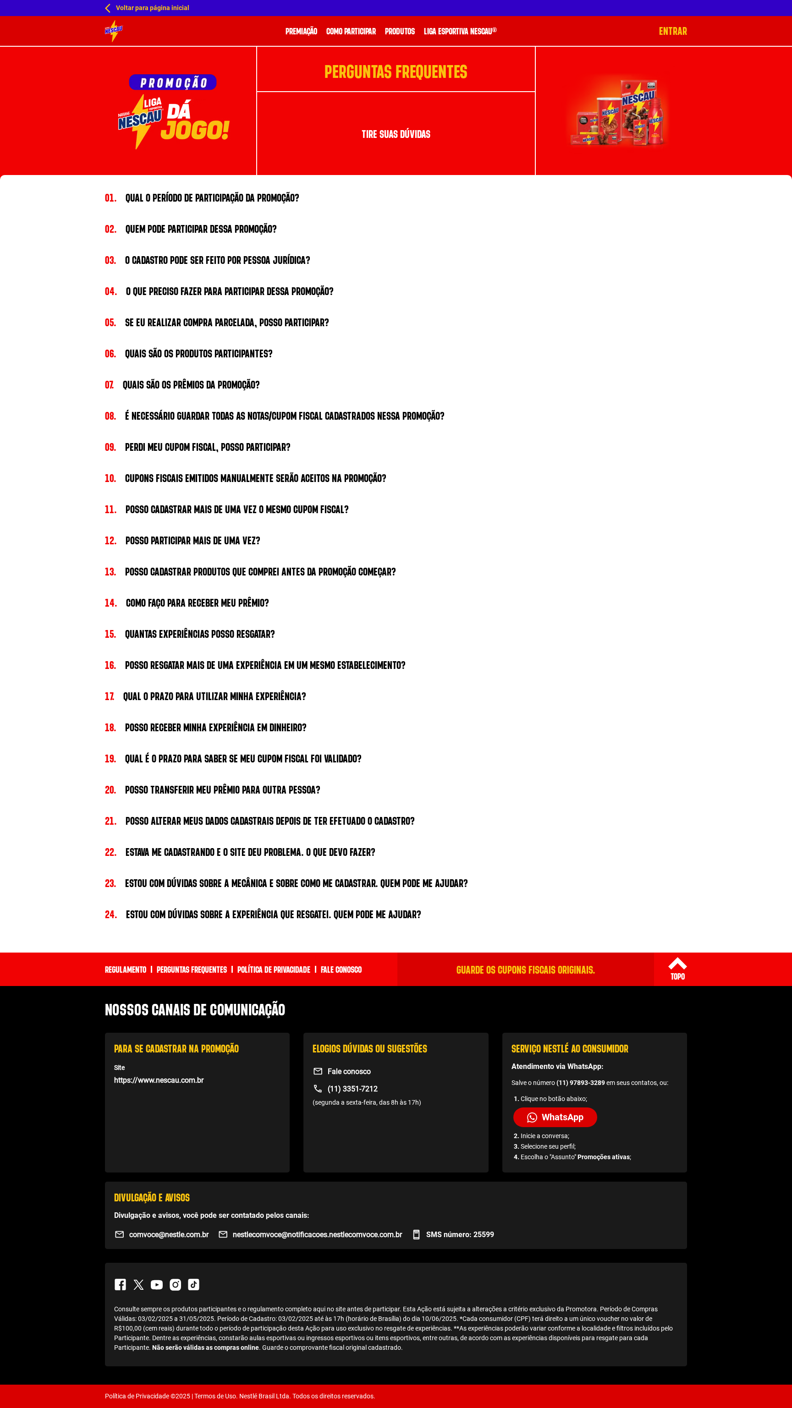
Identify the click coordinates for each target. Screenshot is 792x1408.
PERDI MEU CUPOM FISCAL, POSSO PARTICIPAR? (198, 446)
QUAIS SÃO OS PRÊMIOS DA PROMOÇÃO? (182, 384)
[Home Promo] (114, 31)
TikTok (193, 1285)
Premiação (301, 31)
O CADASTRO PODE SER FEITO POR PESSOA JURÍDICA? (207, 259)
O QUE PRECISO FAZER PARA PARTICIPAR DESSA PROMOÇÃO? (219, 291)
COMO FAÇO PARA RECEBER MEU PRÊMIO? (187, 602)
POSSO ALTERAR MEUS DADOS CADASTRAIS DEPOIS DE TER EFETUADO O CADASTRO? (260, 820)
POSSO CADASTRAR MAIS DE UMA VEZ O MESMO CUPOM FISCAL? (227, 509)
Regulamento (125, 969)
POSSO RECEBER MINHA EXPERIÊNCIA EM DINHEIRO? (206, 727)
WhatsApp (562, 1117)
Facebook (120, 1285)
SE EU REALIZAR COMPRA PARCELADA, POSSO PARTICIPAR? (217, 322)
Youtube (157, 1285)
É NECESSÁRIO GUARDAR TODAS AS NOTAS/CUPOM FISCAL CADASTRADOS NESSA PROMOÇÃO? (275, 415)
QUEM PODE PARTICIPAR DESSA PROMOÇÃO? (191, 228)
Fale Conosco (341, 969)
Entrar (673, 31)
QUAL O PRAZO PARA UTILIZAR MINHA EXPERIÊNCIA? (205, 696)
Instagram (175, 1285)
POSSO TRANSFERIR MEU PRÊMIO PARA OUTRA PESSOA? (212, 789)
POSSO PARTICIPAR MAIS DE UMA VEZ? (182, 540)
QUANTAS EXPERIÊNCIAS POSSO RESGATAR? (190, 633)
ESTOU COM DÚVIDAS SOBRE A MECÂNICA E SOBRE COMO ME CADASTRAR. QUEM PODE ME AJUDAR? (286, 883)
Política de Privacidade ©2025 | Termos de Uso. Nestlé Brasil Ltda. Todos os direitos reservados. (240, 1396)
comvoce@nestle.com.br (169, 1234)
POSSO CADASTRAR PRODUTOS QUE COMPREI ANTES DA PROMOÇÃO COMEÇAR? (250, 571)
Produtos (400, 31)
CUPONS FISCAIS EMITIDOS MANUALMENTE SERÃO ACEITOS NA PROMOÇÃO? (245, 477)
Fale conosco (349, 1071)
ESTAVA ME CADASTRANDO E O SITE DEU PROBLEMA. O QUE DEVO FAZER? (240, 851)
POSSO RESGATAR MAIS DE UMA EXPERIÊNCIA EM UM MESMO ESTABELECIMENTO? (255, 664)
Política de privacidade (273, 969)
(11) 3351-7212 (353, 1089)
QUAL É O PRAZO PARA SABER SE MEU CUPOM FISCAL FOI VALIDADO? (233, 758)
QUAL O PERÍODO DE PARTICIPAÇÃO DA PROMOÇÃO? (202, 197)
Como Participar (351, 31)
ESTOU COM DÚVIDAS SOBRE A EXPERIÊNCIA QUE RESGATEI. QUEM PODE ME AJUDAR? (263, 914)
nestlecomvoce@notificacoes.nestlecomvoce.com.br (317, 1234)
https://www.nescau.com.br (159, 1080)
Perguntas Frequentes (192, 969)
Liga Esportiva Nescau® (460, 31)
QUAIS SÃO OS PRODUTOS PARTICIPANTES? (189, 353)
